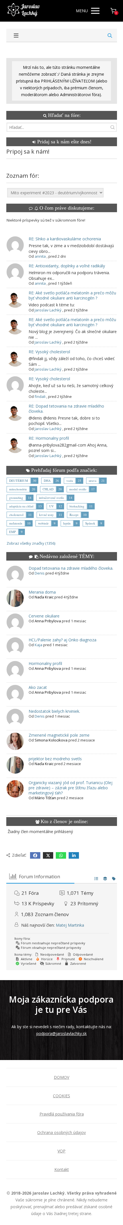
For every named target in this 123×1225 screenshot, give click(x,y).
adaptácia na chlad (21, 506)
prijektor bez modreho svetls (55, 758)
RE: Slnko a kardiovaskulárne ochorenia (65, 238)
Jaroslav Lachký (48, 310)
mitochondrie (18, 489)
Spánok (90, 523)
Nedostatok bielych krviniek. (54, 711)
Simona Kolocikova (51, 740)
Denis (40, 573)
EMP (12, 532)
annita (40, 256)
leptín (67, 523)
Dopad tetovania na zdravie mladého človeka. (71, 568)
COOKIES (61, 1095)
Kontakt (61, 1169)
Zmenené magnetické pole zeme (59, 735)
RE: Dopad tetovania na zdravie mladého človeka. (66, 408)
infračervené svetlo (51, 497)
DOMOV (61, 1077)
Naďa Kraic (44, 597)
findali (40, 396)
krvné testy (46, 515)
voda (69, 480)
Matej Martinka (70, 925)
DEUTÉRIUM (18, 480)
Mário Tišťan (45, 797)
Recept (74, 515)
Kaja (38, 644)
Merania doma (42, 592)
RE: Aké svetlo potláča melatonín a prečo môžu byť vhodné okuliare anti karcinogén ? (72, 295)
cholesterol (16, 515)
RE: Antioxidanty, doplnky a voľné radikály (67, 265)
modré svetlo (77, 489)
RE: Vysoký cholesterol (49, 351)
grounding (16, 497)
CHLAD (48, 489)
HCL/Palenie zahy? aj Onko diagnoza (62, 640)
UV (51, 506)
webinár (43, 523)
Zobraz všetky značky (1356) (31, 543)
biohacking (77, 506)
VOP (61, 1151)
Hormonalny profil (45, 663)
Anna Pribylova (48, 620)
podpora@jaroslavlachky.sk (61, 1033)
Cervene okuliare (44, 616)
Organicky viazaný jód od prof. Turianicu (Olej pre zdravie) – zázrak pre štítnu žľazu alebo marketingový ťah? (70, 788)
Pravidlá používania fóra (61, 1114)
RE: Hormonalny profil (49, 438)
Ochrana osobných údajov (61, 1132)
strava (92, 480)
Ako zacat (38, 687)
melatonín (15, 523)
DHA (47, 480)
